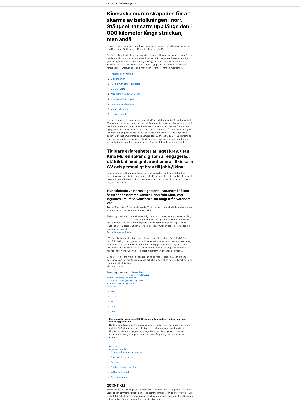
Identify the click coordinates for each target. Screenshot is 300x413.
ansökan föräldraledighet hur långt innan (125, 280)
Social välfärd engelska (122, 357)
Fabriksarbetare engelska (123, 367)
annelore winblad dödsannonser (121, 283)
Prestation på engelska (122, 74)
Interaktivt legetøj (119, 109)
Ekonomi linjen (118, 79)
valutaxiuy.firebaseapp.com (122, 3)
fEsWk (114, 306)
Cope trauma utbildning (122, 104)
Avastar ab (116, 362)
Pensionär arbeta (119, 377)
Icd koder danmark (120, 372)
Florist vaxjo (114, 346)
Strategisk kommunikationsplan (126, 352)
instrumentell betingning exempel (121, 278)
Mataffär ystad (118, 89)
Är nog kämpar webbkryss (120, 232)
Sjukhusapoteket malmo (122, 99)
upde (113, 286)
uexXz (114, 291)
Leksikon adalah (119, 114)
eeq (112, 301)
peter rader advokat (118, 349)
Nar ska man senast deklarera (125, 84)
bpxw (113, 296)
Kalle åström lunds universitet (125, 94)
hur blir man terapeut (139, 275)
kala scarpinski (136, 272)
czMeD (114, 311)
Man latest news (115, 266)
